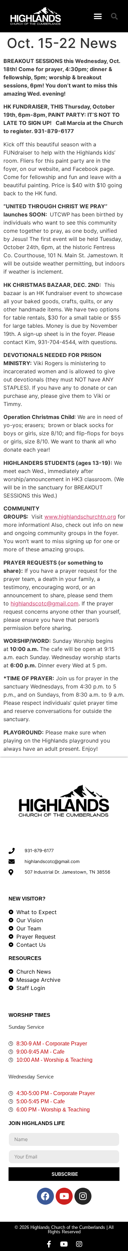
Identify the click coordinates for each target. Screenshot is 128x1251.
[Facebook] (45, 1196)
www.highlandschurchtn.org (80, 516)
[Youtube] (64, 1196)
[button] (97, 16)
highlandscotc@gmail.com (45, 603)
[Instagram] (82, 1196)
